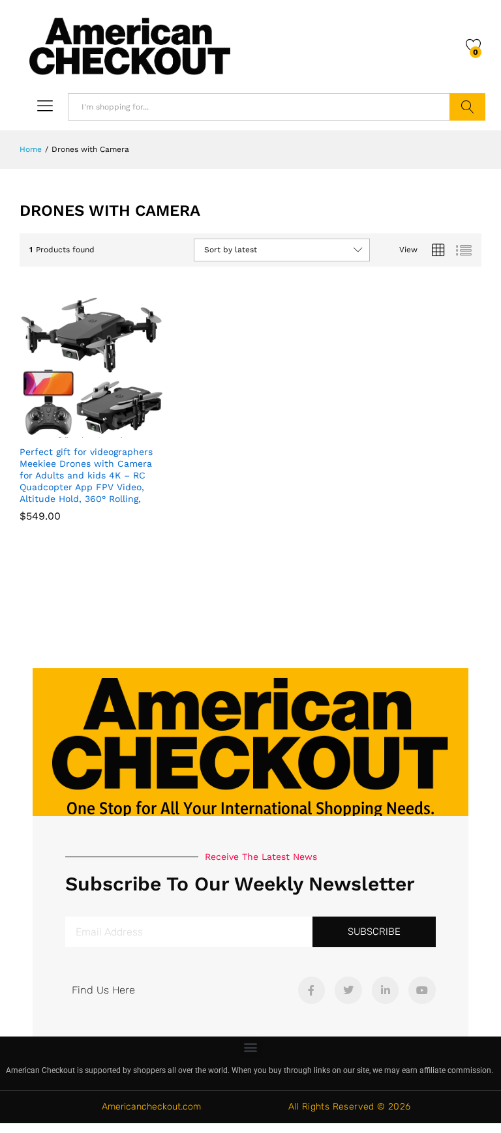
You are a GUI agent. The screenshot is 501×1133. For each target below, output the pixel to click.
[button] (251, 1047)
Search (467, 107)
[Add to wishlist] (120, 430)
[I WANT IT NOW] (60, 430)
